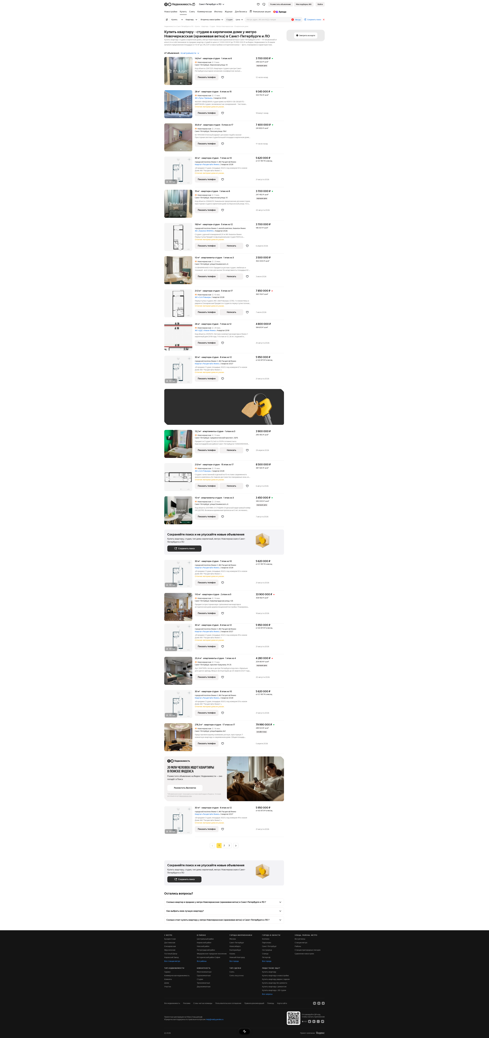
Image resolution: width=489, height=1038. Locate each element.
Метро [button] (298, 20)
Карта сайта (282, 1003)
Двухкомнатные (203, 987)
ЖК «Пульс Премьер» (204, 98)
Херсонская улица (217, 65)
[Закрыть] (324, 20)
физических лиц (186, 796)
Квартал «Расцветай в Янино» (207, 164)
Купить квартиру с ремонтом (274, 987)
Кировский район (204, 943)
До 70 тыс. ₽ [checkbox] (209, 410)
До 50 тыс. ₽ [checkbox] (192, 410)
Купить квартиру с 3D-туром (274, 990)
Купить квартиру (269, 972)
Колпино (265, 939)
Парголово (266, 943)
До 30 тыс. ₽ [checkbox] (175, 410)
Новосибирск (235, 946)
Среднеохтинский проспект (221, 438)
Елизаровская (170, 946)
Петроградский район (206, 950)
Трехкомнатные (203, 983)
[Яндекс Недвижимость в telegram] (323, 1003)
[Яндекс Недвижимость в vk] (314, 1003)
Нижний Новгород (237, 957)
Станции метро (301, 943)
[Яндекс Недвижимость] (179, 4)
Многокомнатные (204, 972)
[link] (320, 4)
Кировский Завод (171, 957)
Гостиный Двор (170, 954)
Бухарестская (170, 939)
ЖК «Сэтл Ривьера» (203, 297)
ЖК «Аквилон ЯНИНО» (204, 231)
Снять (231, 972)
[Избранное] (258, 4)
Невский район (203, 946)
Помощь (270, 1003)
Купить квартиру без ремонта (274, 983)
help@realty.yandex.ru (214, 1019)
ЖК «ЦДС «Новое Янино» (205, 330)
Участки (167, 987)
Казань (232, 954)
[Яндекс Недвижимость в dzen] (318, 1003)
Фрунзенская (169, 950)
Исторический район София (208, 957)
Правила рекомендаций (254, 1003)
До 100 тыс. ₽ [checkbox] (226, 410)
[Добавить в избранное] (223, 77)
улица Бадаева (216, 731)
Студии (200, 979)
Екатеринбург (235, 950)
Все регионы (300, 939)
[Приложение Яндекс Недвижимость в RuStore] (322, 1021)
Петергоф (266, 957)
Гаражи (167, 972)
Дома (166, 983)
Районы (298, 946)
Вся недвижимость (172, 1003)
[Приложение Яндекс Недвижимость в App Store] (309, 1021)
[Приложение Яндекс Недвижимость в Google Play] (313, 1021)
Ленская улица (216, 131)
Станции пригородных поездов (308, 950)
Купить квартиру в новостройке (275, 976)
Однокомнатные (204, 976)
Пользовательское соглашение (228, 1003)
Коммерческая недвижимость (176, 976)
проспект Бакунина (218, 665)
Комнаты (168, 979)
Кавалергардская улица (219, 601)
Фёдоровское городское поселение (212, 954)
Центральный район (205, 939)
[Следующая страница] (236, 845)
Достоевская (169, 943)
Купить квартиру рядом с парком (276, 979)
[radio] (224, 845)
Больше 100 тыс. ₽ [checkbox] (178, 418)
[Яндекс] (320, 1033)
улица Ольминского (218, 264)
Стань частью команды (202, 1003)
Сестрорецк (267, 950)
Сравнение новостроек (304, 954)
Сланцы (265, 954)
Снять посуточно (236, 976)
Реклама (186, 1003)
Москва (232, 939)
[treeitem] (171, 12)
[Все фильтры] (166, 19)
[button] (264, 4)
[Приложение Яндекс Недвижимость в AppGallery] (318, 1021)
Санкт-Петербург (202, 65)
